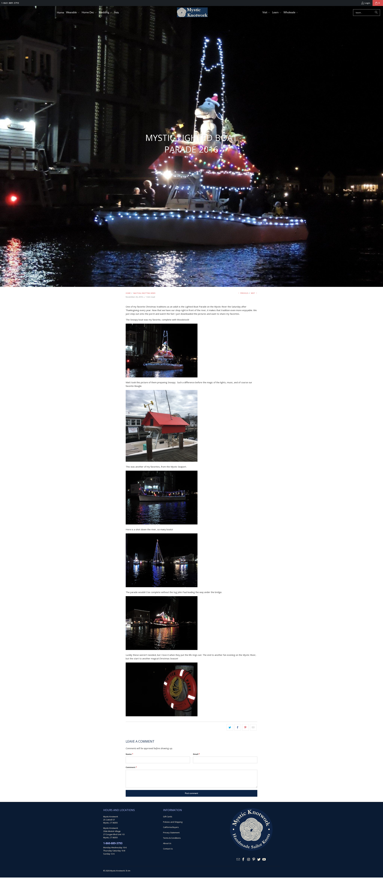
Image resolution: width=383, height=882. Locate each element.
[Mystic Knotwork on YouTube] (264, 859)
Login (367, 3)
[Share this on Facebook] (237, 727)
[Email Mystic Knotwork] (238, 859)
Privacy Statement (171, 832)
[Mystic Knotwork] (192, 12)
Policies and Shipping (172, 822)
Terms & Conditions (172, 838)
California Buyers (171, 827)
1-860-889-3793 (10, 3)
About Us (167, 843)
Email (196, 754)
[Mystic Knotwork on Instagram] (248, 859)
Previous (244, 293)
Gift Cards (167, 816)
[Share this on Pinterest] (245, 727)
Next (253, 293)
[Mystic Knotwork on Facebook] (243, 859)
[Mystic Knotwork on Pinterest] (253, 859)
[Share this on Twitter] (230, 727)
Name (129, 754)
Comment (131, 767)
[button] (73, 12)
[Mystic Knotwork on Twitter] (259, 859)
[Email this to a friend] (253, 727)
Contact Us (168, 848)
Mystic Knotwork (117, 870)
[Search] (376, 12)
